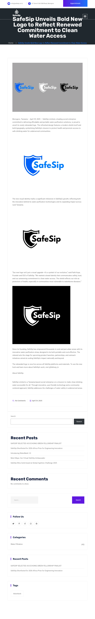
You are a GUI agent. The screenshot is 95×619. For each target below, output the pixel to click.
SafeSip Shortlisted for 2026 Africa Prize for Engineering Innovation (36, 448)
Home (10, 43)
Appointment (75, 3)
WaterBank (17, 594)
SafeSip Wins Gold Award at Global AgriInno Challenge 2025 (34, 463)
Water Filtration (17, 544)
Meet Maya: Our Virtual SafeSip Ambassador (28, 458)
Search (13, 416)
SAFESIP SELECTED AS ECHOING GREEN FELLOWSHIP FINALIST (36, 443)
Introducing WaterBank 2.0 (21, 453)
